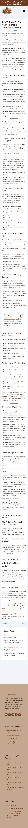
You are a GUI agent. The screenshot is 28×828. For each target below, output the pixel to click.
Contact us (5, 614)
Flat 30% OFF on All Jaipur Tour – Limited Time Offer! (14, 3)
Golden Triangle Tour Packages (11, 503)
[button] (24, 10)
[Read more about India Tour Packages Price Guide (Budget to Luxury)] (14, 648)
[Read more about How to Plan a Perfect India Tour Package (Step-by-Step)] (14, 636)
